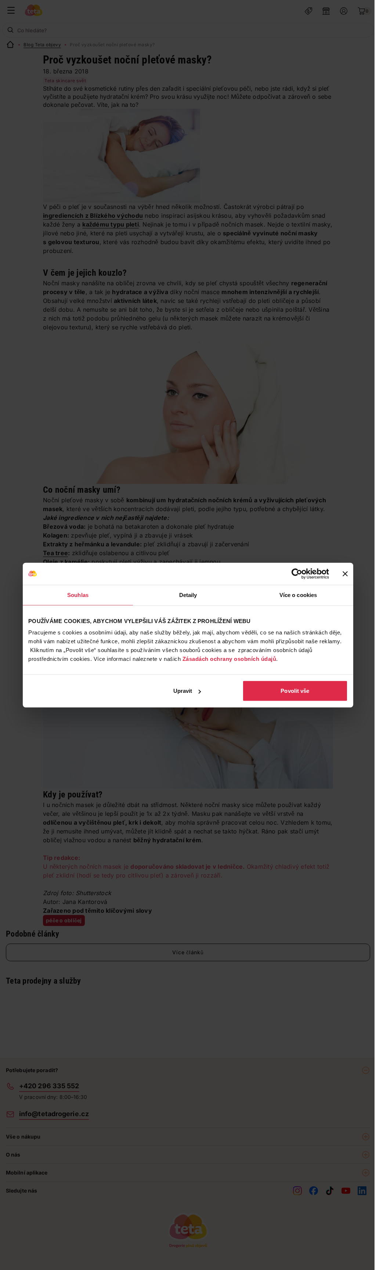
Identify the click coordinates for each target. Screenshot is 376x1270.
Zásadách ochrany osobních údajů (229, 659)
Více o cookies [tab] (298, 594)
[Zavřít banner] (345, 573)
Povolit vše (295, 691)
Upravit (182, 691)
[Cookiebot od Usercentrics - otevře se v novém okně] (297, 573)
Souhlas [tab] (77, 594)
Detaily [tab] (188, 594)
